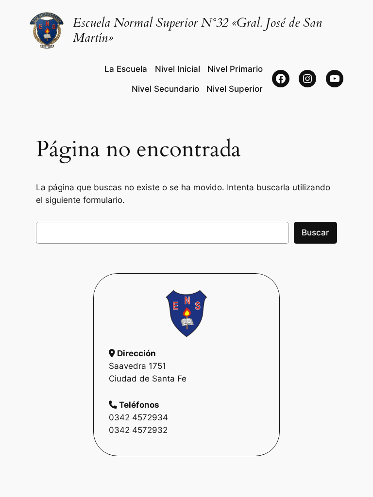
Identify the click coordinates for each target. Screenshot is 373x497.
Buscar (315, 232)
